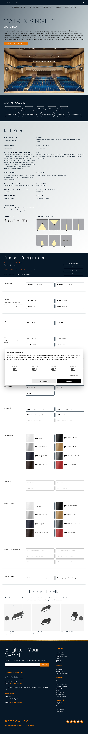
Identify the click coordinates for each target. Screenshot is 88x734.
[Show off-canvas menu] (83, 2)
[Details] (11, 283)
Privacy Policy (60, 654)
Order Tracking (60, 708)
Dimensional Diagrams (29, 114)
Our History (59, 652)
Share (73, 267)
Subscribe (45, 665)
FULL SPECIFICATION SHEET (16, 44)
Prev (7, 69)
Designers (59, 660)
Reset (73, 274)
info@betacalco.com (15, 684)
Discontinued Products (63, 673)
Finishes (58, 683)
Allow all (69, 381)
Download (73, 270)
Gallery (58, 7)
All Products (59, 669)
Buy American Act (61, 685)
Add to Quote (73, 263)
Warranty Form (60, 692)
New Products (60, 671)
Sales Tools (59, 711)
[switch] (34, 369)
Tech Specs (47, 7)
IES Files (39, 108)
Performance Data (11, 114)
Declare (60, 114)
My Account (59, 702)
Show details (74, 375)
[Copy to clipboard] (15, 265)
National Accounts (62, 686)
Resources (59, 706)
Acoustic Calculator (62, 696)
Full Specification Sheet (12, 108)
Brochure (28, 108)
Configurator (70, 7)
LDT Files (51, 108)
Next (81, 69)
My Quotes (59, 704)
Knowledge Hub (61, 694)
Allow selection (43, 381)
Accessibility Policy (61, 656)
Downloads (34, 7)
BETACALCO (15, 2)
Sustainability (60, 688)
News (57, 658)
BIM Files (62, 108)
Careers (58, 662)
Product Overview (19, 7)
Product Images (46, 114)
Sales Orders (60, 710)
